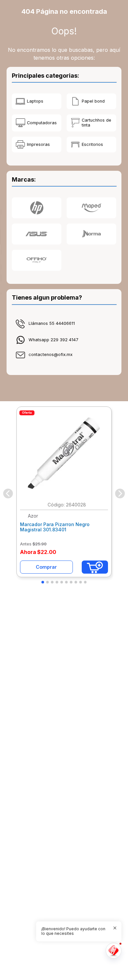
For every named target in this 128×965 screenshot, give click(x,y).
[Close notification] (115, 928)
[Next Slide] (120, 493)
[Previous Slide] (8, 493)
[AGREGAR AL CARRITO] (95, 567)
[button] (42, 582)
